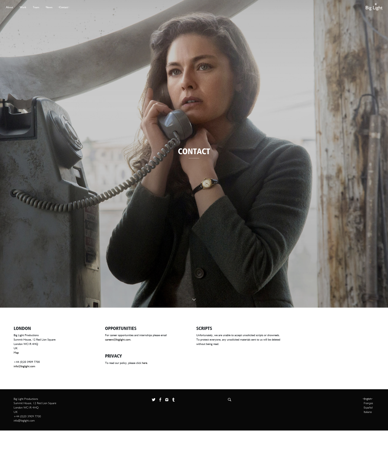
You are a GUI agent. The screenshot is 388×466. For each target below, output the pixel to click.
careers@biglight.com (117, 339)
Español (368, 407)
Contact (63, 7)
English (368, 399)
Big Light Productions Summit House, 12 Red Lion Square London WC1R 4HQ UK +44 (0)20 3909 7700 (35, 407)
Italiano (368, 412)
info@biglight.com (24, 366)
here (144, 363)
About (9, 7)
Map (16, 352)
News (49, 7)
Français (368, 403)
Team (36, 7)
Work (23, 7)
